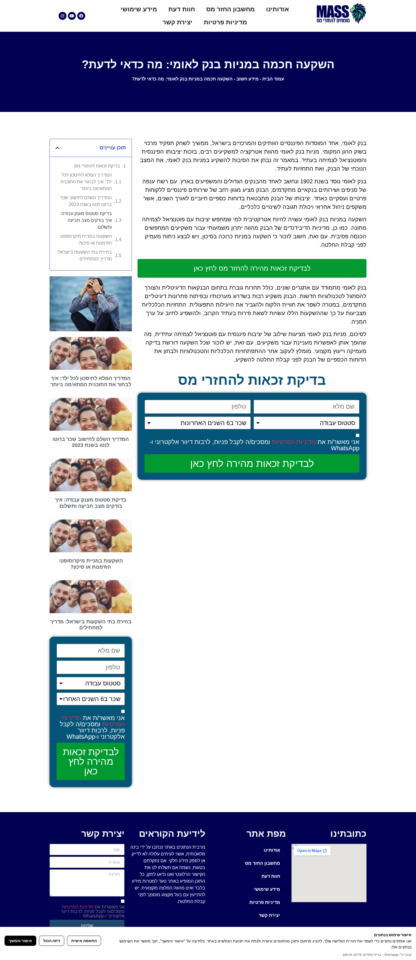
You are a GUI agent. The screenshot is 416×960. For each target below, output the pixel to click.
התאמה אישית (84, 940)
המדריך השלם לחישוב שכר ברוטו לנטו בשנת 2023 (86, 201)
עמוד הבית (273, 79)
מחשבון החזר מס (230, 9)
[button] (57, 148)
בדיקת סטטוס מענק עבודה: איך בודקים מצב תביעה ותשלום (86, 220)
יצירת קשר (177, 22)
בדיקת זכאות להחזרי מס (97, 165)
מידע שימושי (139, 9)
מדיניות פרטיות (225, 22)
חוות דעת (181, 9)
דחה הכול (51, 940)
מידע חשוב (247, 79)
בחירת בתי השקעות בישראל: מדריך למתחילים (84, 255)
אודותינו (277, 9)
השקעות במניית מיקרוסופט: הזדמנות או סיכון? (85, 239)
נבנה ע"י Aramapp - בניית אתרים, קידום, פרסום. (376, 954)
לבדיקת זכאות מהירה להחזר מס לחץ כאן (252, 268)
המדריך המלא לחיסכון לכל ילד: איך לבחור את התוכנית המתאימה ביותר (86, 182)
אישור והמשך (20, 940)
